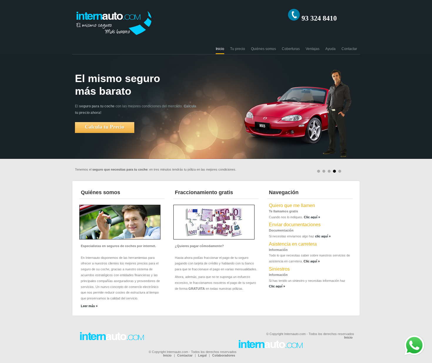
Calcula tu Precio (104, 127)
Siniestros (279, 269)
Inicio (220, 49)
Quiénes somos (263, 49)
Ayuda (330, 49)
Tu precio (237, 49)
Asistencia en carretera (293, 244)
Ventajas (312, 49)
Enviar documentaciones (295, 224)
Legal (202, 355)
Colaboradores (223, 355)
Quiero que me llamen (292, 205)
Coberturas (291, 49)
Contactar (349, 49)
